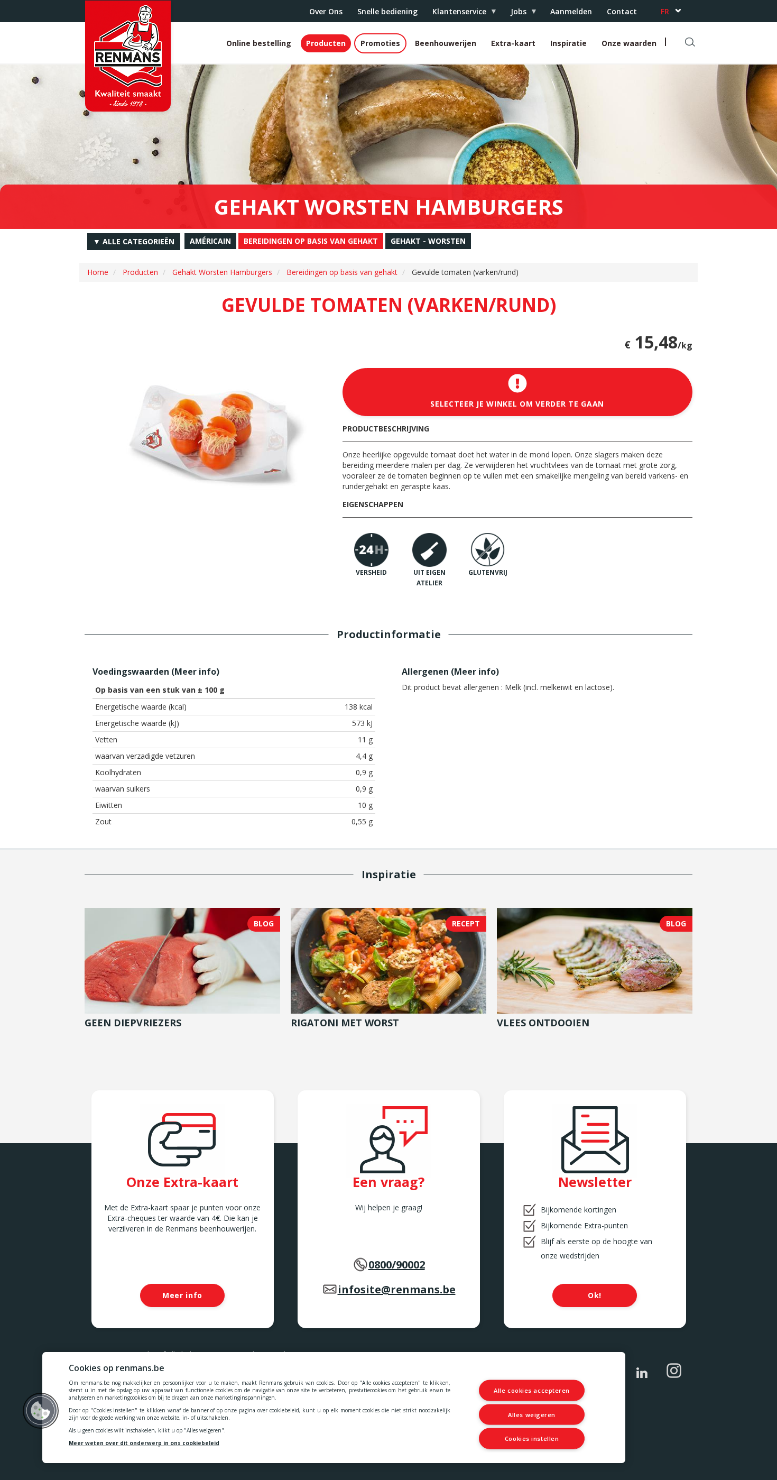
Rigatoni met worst (345, 1022)
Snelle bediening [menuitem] (387, 11)
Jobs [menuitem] (514, 14)
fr (665, 11)
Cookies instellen (532, 1438)
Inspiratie (568, 43)
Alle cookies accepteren (532, 1390)
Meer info (195, 671)
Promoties (380, 43)
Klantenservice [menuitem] (455, 14)
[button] (41, 1411)
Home (97, 272)
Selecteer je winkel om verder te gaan (517, 404)
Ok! (595, 1295)
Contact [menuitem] (622, 11)
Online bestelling (258, 43)
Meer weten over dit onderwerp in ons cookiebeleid (144, 1443)
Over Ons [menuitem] (326, 11)
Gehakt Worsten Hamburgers (222, 272)
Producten (326, 43)
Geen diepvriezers (133, 1022)
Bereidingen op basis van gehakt (341, 272)
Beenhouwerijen (445, 43)
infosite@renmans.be (397, 1289)
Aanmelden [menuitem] (571, 11)
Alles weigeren (532, 1414)
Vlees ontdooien (543, 1022)
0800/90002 (396, 1264)
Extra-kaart (513, 43)
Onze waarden (629, 43)
